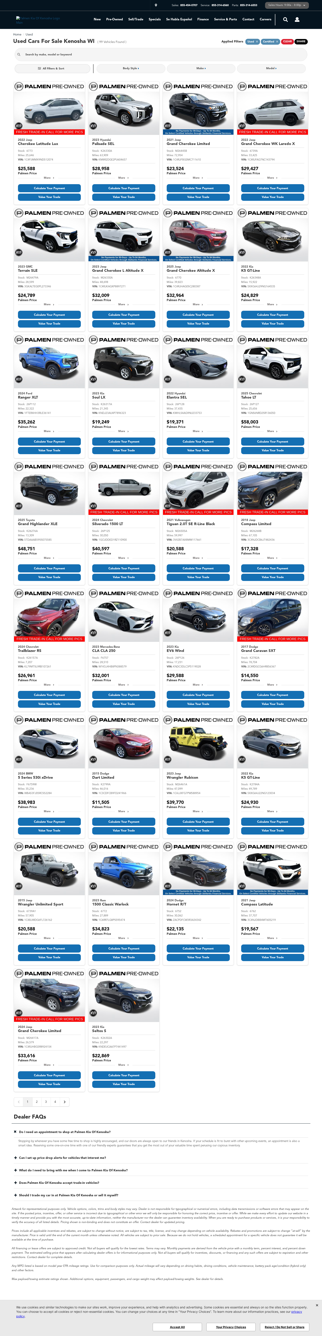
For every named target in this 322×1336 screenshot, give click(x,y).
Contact (248, 19)
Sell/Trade (135, 19)
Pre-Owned (114, 19)
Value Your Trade (49, 197)
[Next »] (64, 1102)
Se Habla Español (179, 19)
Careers (265, 19)
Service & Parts (225, 19)
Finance (203, 19)
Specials (155, 19)
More (47, 178)
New (97, 19)
